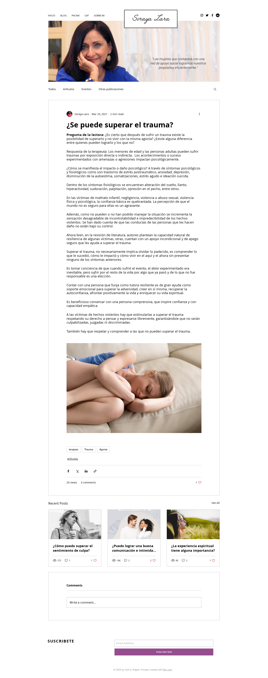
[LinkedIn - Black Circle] (218, 15)
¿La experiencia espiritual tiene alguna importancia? (193, 548)
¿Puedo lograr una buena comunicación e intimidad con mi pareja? (133, 548)
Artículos (68, 89)
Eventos (86, 89)
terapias (73, 449)
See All (215, 503)
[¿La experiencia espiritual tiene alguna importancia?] (193, 524)
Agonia (103, 449)
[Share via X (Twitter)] (77, 471)
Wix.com (167, 669)
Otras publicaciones (111, 89)
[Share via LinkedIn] (86, 471)
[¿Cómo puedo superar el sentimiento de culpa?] (74, 524)
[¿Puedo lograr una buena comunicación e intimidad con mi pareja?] (134, 524)
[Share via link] (95, 471)
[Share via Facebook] (68, 471)
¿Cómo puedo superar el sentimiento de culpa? (73, 548)
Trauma (88, 449)
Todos (52, 89)
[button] (215, 89)
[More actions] (199, 114)
